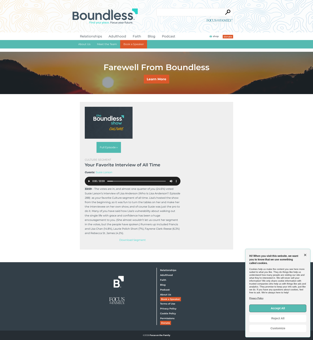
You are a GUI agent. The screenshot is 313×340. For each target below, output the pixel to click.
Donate (165, 322)
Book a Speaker (133, 44)
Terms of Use (167, 303)
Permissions (167, 318)
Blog (151, 36)
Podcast (168, 36)
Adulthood (117, 36)
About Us (84, 44)
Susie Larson (104, 172)
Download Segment (132, 240)
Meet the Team (107, 44)
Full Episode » (109, 147)
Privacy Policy (168, 308)
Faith (137, 36)
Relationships (91, 36)
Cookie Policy (168, 313)
